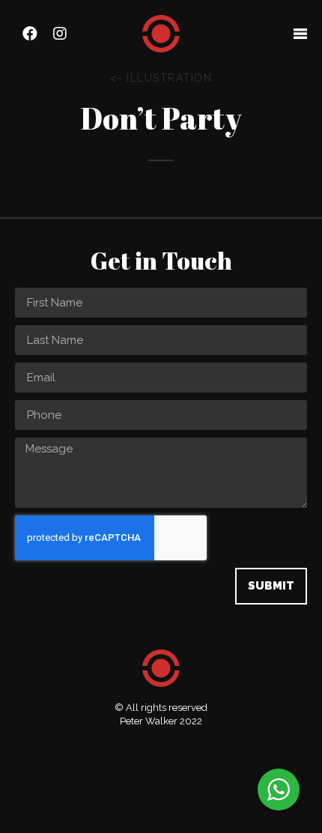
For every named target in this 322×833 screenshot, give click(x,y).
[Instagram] (60, 34)
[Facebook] (30, 34)
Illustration (169, 78)
